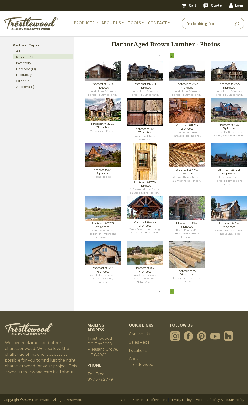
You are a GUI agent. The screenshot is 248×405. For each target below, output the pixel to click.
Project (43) (25, 57)
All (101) (21, 51)
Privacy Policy (181, 400)
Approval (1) (25, 87)
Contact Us (139, 334)
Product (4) (25, 75)
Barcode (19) (26, 69)
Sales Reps (139, 342)
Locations (138, 350)
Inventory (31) (26, 63)
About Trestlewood (141, 361)
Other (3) (23, 81)
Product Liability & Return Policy (219, 400)
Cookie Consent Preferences (144, 400)
